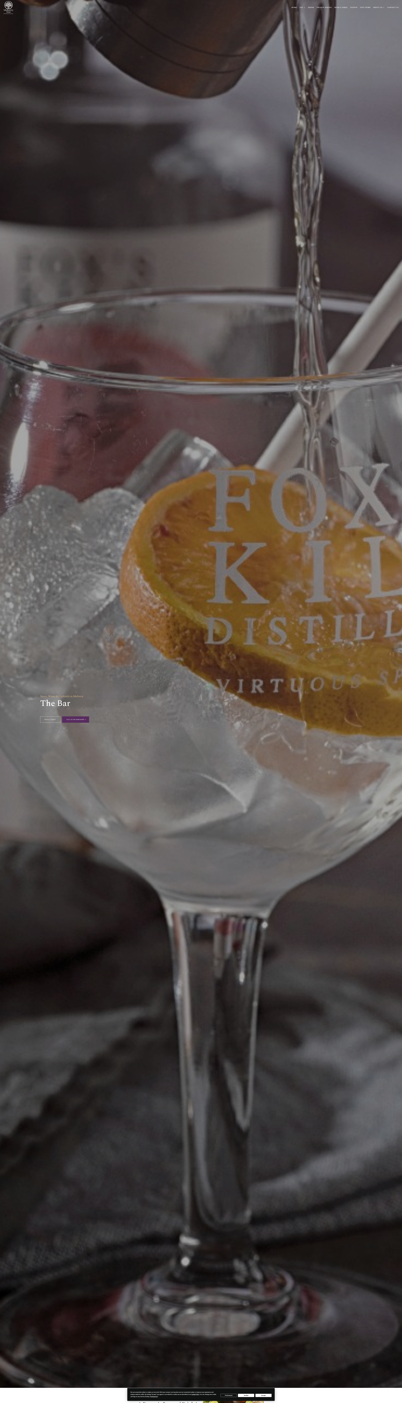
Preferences (229, 1395)
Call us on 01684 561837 (75, 720)
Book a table (341, 8)
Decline (246, 1395)
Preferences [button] (154, 1396)
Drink (311, 8)
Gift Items (365, 8)
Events (353, 8)
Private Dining (324, 8)
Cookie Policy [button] (195, 1394)
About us (377, 8)
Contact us (393, 8)
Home (294, 8)
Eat (301, 8)
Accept (263, 1395)
